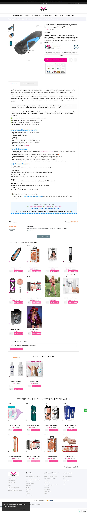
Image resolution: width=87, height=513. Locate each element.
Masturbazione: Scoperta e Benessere (33, 196)
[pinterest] (46, 3)
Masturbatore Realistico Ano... (34, 298)
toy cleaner (26, 145)
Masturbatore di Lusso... (70, 267)
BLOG (61, 15)
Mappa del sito (47, 489)
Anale (27, 487)
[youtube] (43, 3)
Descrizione (14, 83)
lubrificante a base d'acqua (47, 151)
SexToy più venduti (30, 483)
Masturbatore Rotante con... (16, 329)
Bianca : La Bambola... (34, 329)
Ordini (64, 478)
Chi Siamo (46, 480)
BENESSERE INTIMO (36, 15)
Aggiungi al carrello (55, 60)
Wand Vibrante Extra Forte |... (33, 425)
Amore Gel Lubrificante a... (16, 381)
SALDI (56, 14)
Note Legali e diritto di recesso (50, 478)
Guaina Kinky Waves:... (16, 267)
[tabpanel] (28, 43)
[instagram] (48, 3)
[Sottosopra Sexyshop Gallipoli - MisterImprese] (50, 500)
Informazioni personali (67, 476)
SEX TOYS (27, 15)
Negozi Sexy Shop (47, 491)
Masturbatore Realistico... (34, 267)
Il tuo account (67, 473)
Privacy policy (18, 508)
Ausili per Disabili (47, 15)
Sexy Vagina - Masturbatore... (16, 298)
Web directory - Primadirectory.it (39, 500)
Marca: (45, 32)
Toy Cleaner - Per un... (34, 381)
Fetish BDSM (28, 489)
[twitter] (41, 3)
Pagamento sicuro (48, 482)
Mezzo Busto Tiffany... (70, 456)
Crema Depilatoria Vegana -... (69, 425)
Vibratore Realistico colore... (15, 456)
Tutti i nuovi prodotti (72, 467)
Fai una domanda (16, 349)
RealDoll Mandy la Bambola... (52, 298)
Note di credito (66, 480)
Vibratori (28, 493)
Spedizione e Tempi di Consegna (50, 476)
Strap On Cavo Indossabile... (52, 425)
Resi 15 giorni (47, 206)
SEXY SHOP (28, 485)
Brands (45, 493)
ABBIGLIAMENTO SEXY (17, 15)
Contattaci (46, 487)
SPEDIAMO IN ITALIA (70, 15)
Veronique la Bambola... (53, 267)
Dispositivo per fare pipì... (15, 425)
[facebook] (39, 3)
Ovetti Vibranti (29, 495)
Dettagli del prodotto (29, 83)
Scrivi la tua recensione (44, 236)
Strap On (28, 491)
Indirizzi (64, 482)
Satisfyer (49, 32)
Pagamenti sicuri (57, 206)
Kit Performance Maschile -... (71, 298)
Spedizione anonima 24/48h (35, 206)
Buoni (64, 483)
